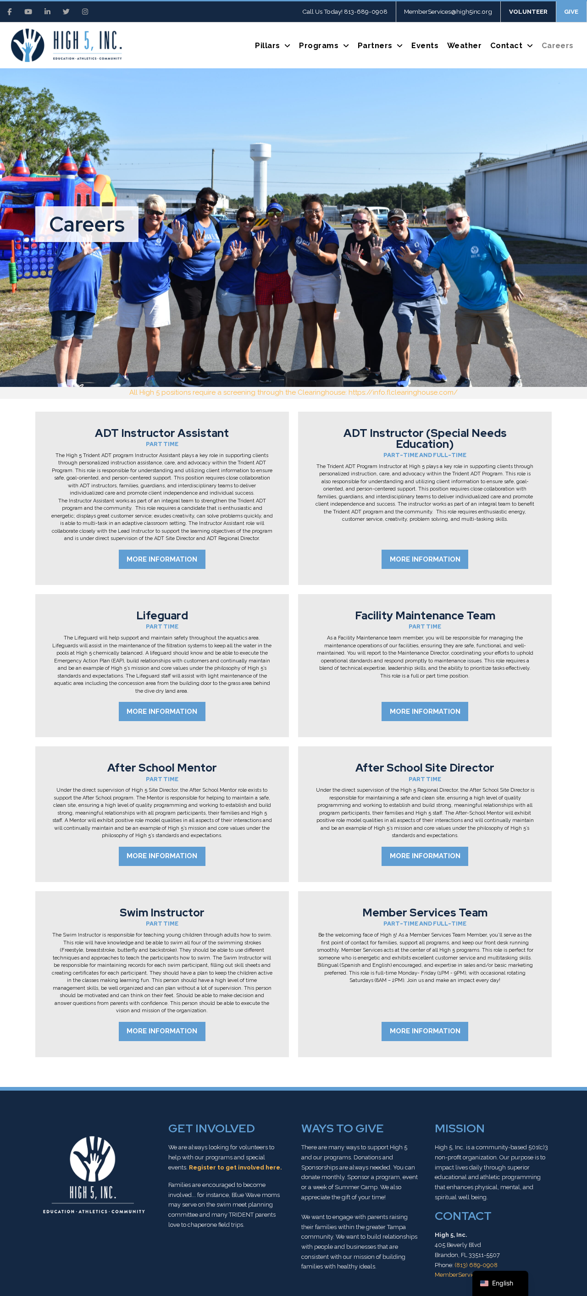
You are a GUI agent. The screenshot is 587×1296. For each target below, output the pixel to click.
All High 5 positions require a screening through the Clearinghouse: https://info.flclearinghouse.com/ (293, 392)
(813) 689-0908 (476, 1265)
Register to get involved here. (235, 1167)
